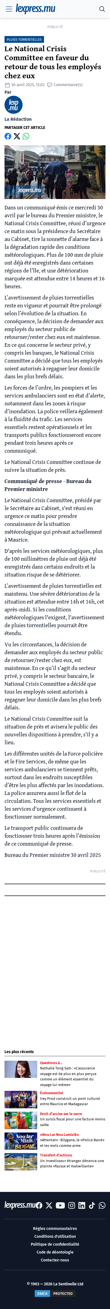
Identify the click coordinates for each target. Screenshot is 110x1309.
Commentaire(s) (68, 84)
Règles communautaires (55, 1228)
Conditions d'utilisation (55, 1236)
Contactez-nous (55, 1260)
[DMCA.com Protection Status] (55, 1293)
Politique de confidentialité (55, 1244)
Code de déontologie (55, 1252)
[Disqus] (55, 967)
